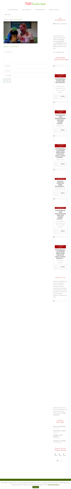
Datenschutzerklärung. (53, 484)
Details (63, 96)
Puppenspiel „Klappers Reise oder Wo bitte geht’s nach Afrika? (60, 153)
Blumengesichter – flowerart (59, 430)
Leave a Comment (18, 19)
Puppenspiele (59, 43)
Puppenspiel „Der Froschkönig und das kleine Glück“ (60, 119)
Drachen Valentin (60, 41)
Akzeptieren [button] (35, 487)
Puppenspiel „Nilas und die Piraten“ (60, 80)
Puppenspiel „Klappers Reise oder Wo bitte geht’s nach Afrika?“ (60, 254)
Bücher (54, 44)
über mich (62, 39)
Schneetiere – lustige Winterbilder (57, 435)
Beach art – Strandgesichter (59, 426)
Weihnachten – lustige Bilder (59, 440)
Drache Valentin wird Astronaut (59, 183)
